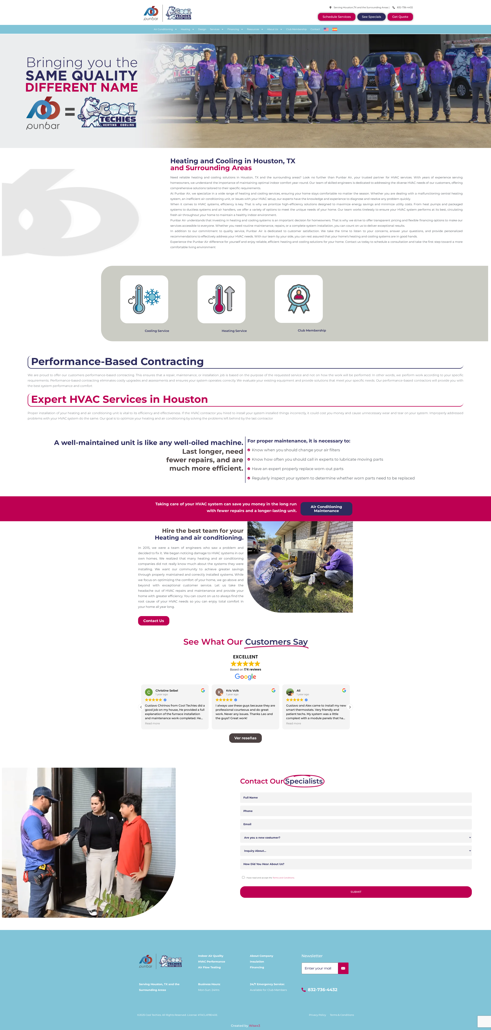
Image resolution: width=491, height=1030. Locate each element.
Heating (185, 29)
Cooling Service (157, 331)
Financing (233, 29)
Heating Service (234, 331)
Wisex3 (254, 1026)
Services (214, 29)
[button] (350, 707)
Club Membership (296, 29)
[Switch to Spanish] (334, 29)
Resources (253, 29)
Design (202, 29)
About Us (272, 29)
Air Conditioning (163, 29)
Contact (315, 29)
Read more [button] (223, 723)
